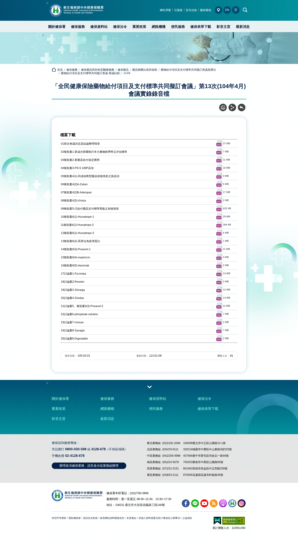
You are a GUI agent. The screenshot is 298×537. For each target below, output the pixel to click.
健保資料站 (99, 27)
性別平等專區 (59, 518)
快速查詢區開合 (245, 10)
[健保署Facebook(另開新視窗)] (186, 503)
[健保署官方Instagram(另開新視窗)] (242, 503)
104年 (127, 73)
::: (47, 2)
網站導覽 (165, 10)
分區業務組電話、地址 (218, 10)
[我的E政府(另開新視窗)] (217, 521)
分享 (232, 105)
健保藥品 (123, 69)
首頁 (60, 69)
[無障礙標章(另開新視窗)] (233, 521)
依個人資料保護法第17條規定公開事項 (159, 518)
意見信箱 (191, 10)
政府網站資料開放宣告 (112, 518)
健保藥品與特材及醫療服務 (97, 69)
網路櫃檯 (159, 27)
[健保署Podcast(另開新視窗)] (223, 503)
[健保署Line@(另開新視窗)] (195, 503)
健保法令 (120, 27)
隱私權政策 (75, 518)
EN (227, 9)
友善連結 (131, 518)
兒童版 (178, 10)
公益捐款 (187, 518)
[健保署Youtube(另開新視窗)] (204, 503)
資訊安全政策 (90, 518)
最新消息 (243, 27)
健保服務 (78, 27)
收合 (149, 387)
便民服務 (178, 27)
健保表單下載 (200, 27)
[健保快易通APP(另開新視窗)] (232, 503)
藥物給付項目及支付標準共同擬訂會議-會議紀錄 (90, 73)
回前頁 (241, 105)
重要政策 (139, 27)
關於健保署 (57, 27)
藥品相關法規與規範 (144, 69)
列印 (223, 105)
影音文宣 (223, 27)
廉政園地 (205, 10)
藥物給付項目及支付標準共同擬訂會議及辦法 (188, 69)
